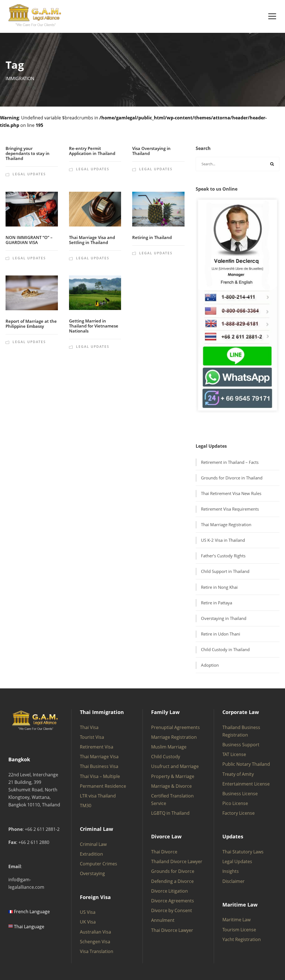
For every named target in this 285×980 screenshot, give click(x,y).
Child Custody (165, 757)
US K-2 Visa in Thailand (223, 540)
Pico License (235, 803)
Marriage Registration (174, 737)
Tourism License (239, 930)
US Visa (87, 912)
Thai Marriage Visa (99, 757)
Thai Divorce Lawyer (172, 930)
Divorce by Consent (171, 910)
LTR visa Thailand (98, 796)
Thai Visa (89, 727)
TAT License (234, 754)
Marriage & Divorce (171, 786)
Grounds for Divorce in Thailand (231, 478)
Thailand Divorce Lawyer (176, 861)
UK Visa (88, 922)
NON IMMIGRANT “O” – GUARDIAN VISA (29, 240)
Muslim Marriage (168, 747)
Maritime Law (236, 920)
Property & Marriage (172, 776)
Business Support (240, 745)
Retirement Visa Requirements (230, 509)
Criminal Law (93, 844)
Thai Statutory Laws (243, 852)
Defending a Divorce (172, 881)
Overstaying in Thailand (223, 618)
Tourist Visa (92, 737)
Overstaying (92, 873)
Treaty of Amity (238, 774)
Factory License (238, 813)
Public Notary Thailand (246, 764)
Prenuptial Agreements (175, 727)
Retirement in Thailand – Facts (230, 462)
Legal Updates (29, 174)
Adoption (210, 665)
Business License (240, 794)
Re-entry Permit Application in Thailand (92, 151)
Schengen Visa (95, 942)
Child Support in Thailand (225, 571)
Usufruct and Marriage (175, 766)
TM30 (85, 805)
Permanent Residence (103, 786)
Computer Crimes (98, 864)
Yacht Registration (241, 939)
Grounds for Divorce (172, 871)
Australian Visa (95, 932)
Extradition (91, 854)
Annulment (163, 920)
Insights (230, 871)
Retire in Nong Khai (219, 587)
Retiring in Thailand (152, 237)
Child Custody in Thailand (225, 649)
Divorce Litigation (169, 891)
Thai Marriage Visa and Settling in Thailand (92, 240)
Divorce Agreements (172, 901)
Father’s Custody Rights (223, 555)
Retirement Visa (96, 747)
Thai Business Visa (99, 766)
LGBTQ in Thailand (170, 813)
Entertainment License (246, 784)
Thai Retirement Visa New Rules (231, 493)
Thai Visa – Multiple (100, 776)
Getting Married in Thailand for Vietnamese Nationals (93, 326)
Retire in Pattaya (216, 602)
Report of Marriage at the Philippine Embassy (31, 323)
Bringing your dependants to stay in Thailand (28, 153)
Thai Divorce (164, 852)
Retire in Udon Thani (220, 634)
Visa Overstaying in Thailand (151, 151)
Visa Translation (96, 951)
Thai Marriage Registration (226, 524)
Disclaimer (233, 881)
